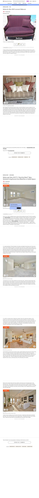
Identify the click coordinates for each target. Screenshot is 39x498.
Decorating (15, 3)
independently (6, 47)
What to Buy (29, 3)
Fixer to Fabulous (15, 220)
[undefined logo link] (8, 1)
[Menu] (3, 1)
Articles (20, 3)
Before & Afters (5, 464)
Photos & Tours (10, 3)
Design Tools (24, 3)
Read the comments (20, 152)
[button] (34, 39)
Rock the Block (7, 217)
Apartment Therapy (11, 41)
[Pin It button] (7, 39)
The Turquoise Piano (11, 150)
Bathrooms (11, 464)
